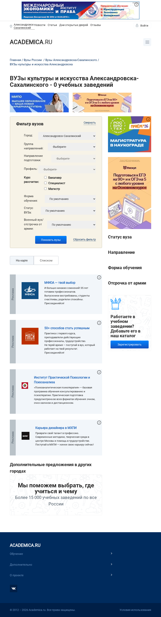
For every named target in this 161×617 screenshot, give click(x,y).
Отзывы (95, 25)
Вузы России (33, 60)
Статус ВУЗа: (28, 210)
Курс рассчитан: (31, 180)
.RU (31, 42)
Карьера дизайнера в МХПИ (56, 428)
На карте (22, 260)
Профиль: (31, 169)
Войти (144, 25)
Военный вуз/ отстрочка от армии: (33, 224)
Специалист (56, 183)
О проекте (17, 575)
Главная (15, 60)
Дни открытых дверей (73, 25)
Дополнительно (21, 564)
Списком (46, 260)
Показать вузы (51, 239)
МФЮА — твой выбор (59, 282)
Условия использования (135, 609)
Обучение (16, 554)
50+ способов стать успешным (67, 328)
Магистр (54, 189)
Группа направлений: (33, 146)
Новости (39, 25)
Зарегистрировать (130, 344)
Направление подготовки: (33, 158)
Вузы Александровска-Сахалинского (71, 60)
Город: (28, 135)
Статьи (52, 25)
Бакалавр (54, 177)
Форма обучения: (31, 198)
